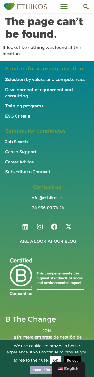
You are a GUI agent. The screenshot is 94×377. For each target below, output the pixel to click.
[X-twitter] (68, 226)
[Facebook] (54, 226)
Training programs (24, 105)
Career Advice (19, 161)
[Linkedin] (25, 226)
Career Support (21, 151)
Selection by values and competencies (45, 79)
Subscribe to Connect (27, 171)
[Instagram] (39, 226)
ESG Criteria (17, 116)
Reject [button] (72, 360)
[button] (64, 7)
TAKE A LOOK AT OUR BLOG (47, 241)
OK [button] (55, 360)
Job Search (16, 141)
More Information (48, 370)
